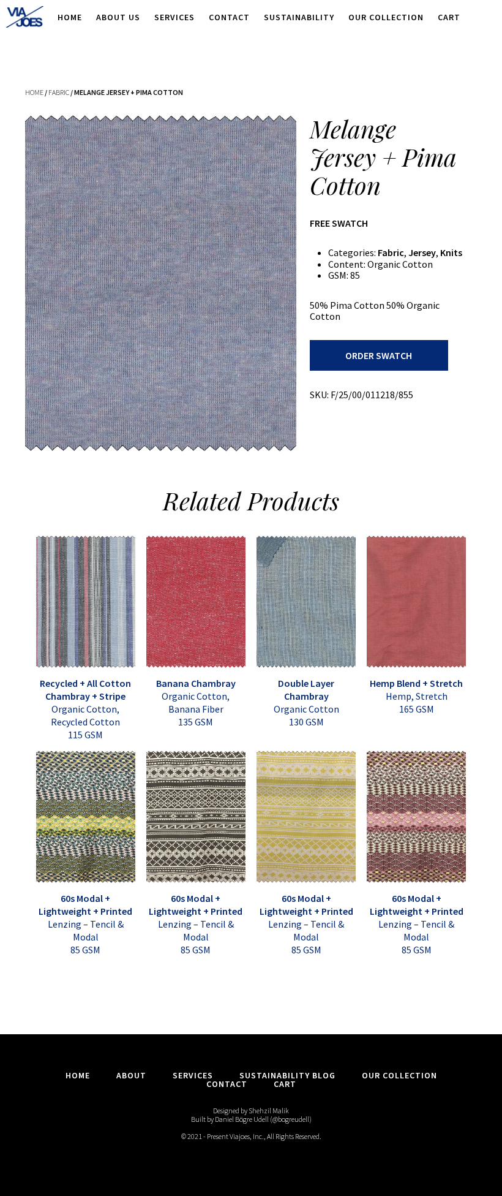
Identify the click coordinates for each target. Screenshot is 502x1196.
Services (174, 17)
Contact (229, 17)
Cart (449, 17)
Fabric (58, 92)
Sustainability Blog (287, 1075)
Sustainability (299, 17)
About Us (118, 17)
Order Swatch (378, 355)
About (131, 1075)
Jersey (422, 252)
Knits (451, 252)
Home (70, 17)
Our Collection (386, 17)
